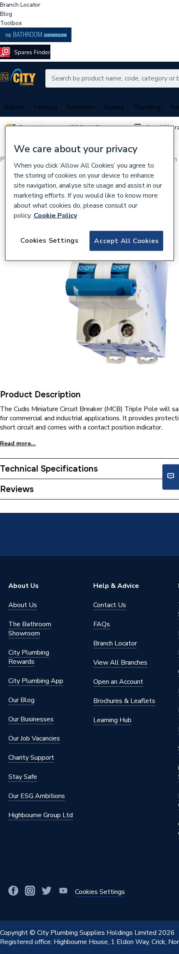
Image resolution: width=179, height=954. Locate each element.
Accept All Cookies (126, 240)
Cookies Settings (49, 240)
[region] (90, 193)
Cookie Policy (55, 215)
